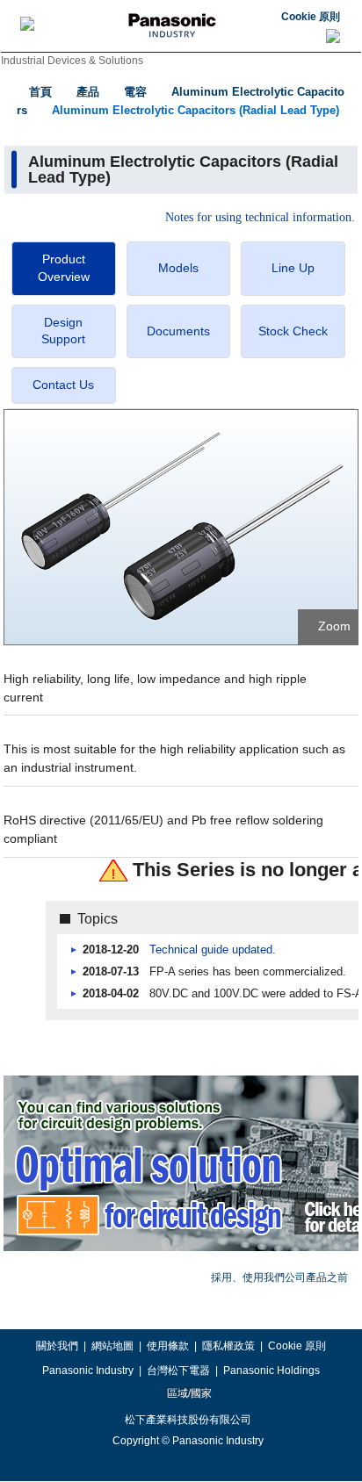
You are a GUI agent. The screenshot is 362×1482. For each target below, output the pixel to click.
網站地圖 (112, 1346)
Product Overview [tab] (64, 268)
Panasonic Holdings (271, 1370)
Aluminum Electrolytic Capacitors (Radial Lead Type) (195, 110)
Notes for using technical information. (260, 218)
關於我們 (57, 1346)
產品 (87, 91)
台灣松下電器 (178, 1370)
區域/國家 (188, 1393)
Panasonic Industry (88, 1370)
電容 (135, 91)
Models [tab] (178, 268)
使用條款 (168, 1346)
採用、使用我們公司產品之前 (279, 1277)
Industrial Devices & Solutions (72, 60)
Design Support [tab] (63, 331)
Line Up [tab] (293, 268)
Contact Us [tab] (63, 385)
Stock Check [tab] (293, 331)
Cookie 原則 (310, 17)
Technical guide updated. (212, 950)
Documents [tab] (178, 331)
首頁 (40, 91)
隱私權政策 (228, 1346)
